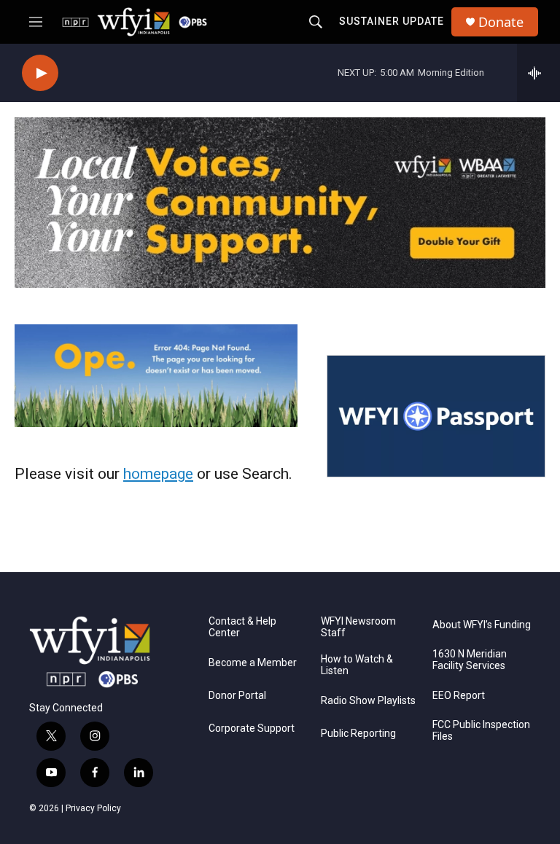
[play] (40, 73)
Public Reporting (358, 733)
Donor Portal (237, 695)
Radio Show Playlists (368, 700)
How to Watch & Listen (357, 665)
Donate (501, 22)
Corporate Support (252, 728)
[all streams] (538, 73)
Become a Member (253, 662)
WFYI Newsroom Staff (358, 627)
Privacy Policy (93, 808)
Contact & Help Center (242, 627)
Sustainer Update (391, 21)
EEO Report (458, 695)
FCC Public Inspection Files (481, 730)
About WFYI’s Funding (481, 625)
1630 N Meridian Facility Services (469, 660)
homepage (158, 473)
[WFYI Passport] (436, 416)
